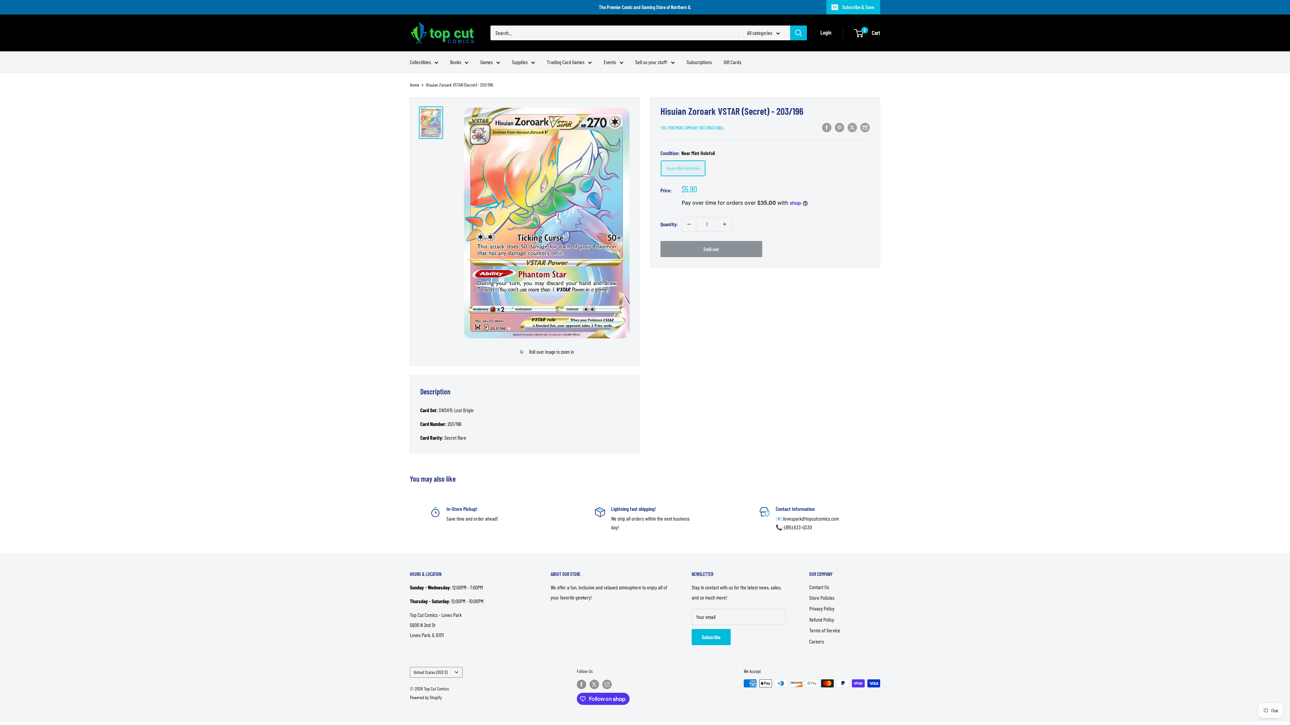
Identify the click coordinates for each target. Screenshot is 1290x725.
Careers (816, 641)
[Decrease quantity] (689, 224)
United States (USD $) (430, 672)
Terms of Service (824, 630)
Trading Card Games (566, 62)
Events (610, 62)
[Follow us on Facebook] (581, 684)
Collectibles (420, 62)
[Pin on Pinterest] (839, 127)
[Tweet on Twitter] (852, 127)
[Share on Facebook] (826, 127)
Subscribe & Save (858, 7)
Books (455, 62)
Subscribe (711, 637)
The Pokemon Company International (692, 128)
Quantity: (669, 224)
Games (486, 62)
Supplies (520, 62)
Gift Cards (732, 62)
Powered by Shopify (426, 697)
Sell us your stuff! (651, 62)
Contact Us (819, 587)
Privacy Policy (821, 608)
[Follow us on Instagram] (607, 684)
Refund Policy (821, 619)
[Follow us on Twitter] (594, 684)
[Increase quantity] (725, 224)
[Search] (798, 33)
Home (414, 85)
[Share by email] (865, 127)
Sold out (711, 249)
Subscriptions (699, 62)
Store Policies (821, 597)
